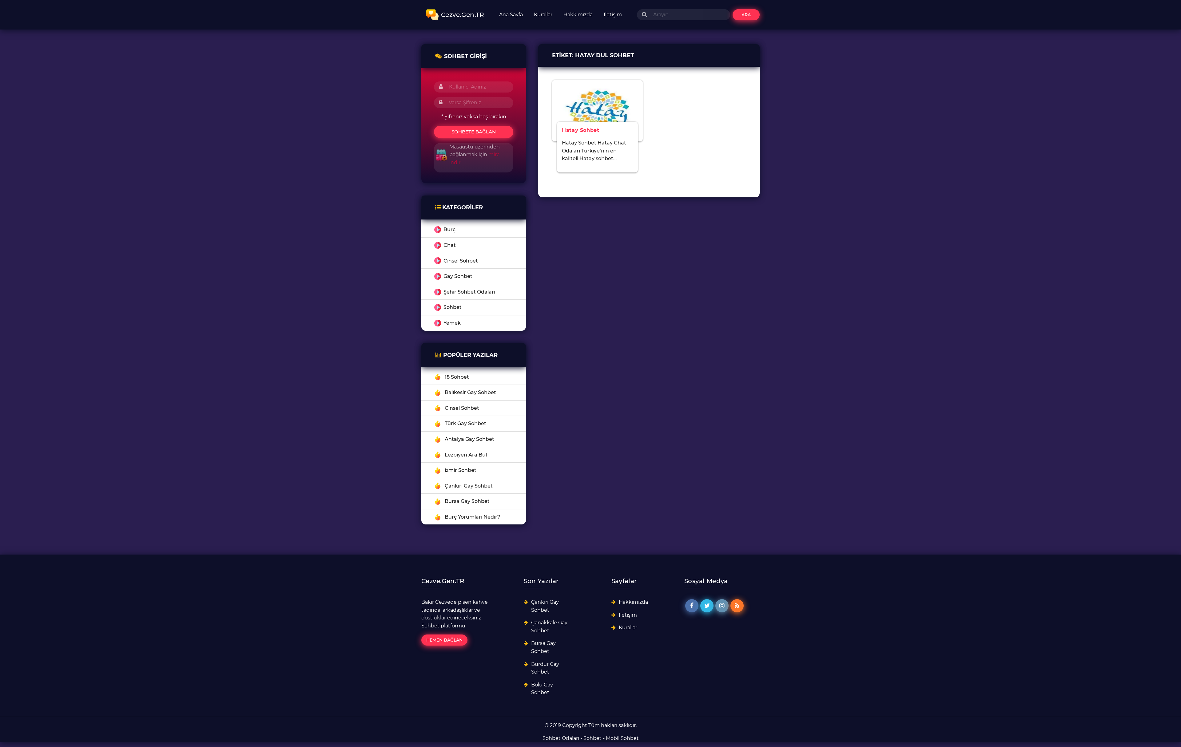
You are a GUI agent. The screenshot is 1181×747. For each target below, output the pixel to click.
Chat (449, 245)
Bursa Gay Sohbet (467, 501)
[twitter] (707, 605)
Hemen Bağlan (444, 640)
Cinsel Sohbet (460, 261)
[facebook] (691, 605)
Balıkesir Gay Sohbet (470, 392)
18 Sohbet (457, 377)
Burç (449, 229)
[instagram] (722, 605)
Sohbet (452, 307)
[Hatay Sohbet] (597, 110)
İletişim (613, 15)
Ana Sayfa (511, 15)
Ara (746, 15)
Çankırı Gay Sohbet (469, 486)
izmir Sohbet (460, 470)
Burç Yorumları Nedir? (472, 517)
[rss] (737, 605)
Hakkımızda (578, 15)
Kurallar (543, 15)
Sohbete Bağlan (473, 132)
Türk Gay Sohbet (465, 423)
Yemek (452, 323)
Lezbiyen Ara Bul (466, 455)
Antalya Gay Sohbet (469, 439)
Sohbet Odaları (561, 738)
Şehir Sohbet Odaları (469, 292)
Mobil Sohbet (622, 738)
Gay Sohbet (457, 276)
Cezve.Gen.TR (462, 14)
